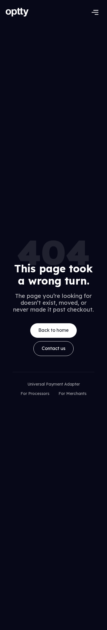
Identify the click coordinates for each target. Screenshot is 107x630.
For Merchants (72, 393)
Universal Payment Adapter (53, 384)
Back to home (53, 330)
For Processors (35, 393)
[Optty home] (21, 12)
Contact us (53, 348)
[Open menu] (95, 12)
